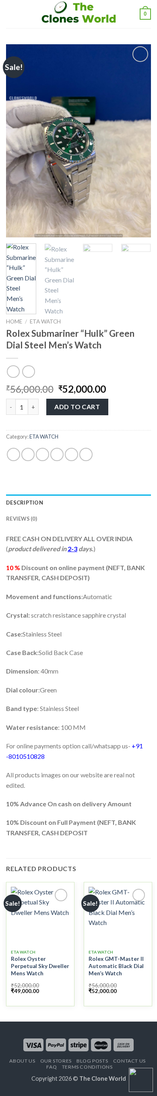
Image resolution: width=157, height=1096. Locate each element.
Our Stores (56, 1061)
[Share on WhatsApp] (13, 454)
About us (22, 1061)
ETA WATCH (45, 321)
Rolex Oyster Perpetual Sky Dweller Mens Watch (40, 966)
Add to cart (77, 406)
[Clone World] (78, 14)
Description (24, 502)
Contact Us (129, 1061)
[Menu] (11, 14)
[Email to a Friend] (57, 454)
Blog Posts (92, 1061)
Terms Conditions (87, 1067)
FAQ (51, 1067)
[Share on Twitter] (42, 454)
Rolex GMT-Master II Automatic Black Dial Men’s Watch (116, 966)
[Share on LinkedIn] (86, 454)
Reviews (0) (21, 518)
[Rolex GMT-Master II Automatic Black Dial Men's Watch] (118, 916)
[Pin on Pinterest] (71, 454)
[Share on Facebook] (28, 454)
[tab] (78, 502)
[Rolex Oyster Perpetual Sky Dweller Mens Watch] (40, 916)
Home (14, 321)
